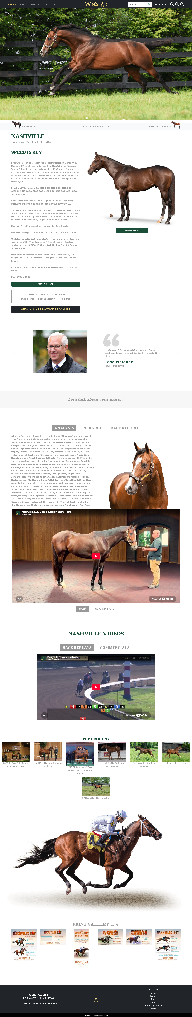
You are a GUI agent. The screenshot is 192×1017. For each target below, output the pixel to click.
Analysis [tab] (64, 428)
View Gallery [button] (132, 230)
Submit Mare (161, 4)
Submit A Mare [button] (45, 284)
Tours (39, 4)
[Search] (149, 4)
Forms (21, 4)
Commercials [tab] (115, 647)
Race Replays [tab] (77, 647)
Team (54, 4)
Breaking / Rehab (153, 1005)
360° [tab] (82, 609)
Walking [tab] (104, 609)
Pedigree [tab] (92, 428)
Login (106, 1015)
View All (114, 924)
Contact (31, 4)
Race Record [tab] (124, 428)
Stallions (12, 4)
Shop (46, 4)
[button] (31, 294)
